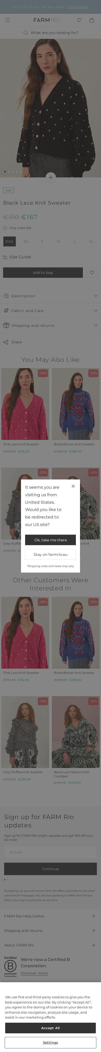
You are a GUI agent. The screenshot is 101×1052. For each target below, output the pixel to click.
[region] (50, 1017)
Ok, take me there (50, 539)
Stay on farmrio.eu (50, 554)
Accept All (50, 1028)
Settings (50, 1042)
